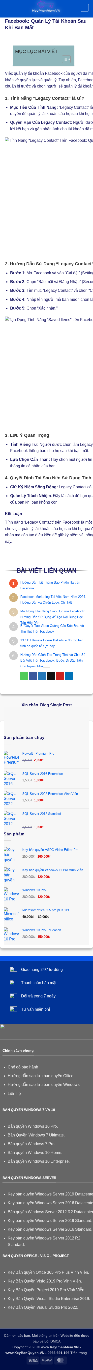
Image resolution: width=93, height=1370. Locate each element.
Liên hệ (14, 1093)
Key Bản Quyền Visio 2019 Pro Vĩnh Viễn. (45, 1281)
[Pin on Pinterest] (60, 676)
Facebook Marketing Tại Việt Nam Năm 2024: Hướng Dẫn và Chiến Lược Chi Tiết (53, 599)
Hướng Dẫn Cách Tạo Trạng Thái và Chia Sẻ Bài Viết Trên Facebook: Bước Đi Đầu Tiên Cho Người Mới (52, 660)
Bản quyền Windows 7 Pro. (32, 1144)
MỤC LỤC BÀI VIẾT (36, 51)
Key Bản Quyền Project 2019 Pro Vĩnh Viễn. (46, 1290)
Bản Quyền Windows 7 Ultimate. (36, 1135)
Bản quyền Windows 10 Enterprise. (39, 1161)
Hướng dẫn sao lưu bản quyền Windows (44, 1084)
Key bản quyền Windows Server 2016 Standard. (50, 1229)
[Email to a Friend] (51, 676)
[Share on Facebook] (33, 676)
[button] (7, 9)
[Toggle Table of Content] (63, 59)
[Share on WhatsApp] (24, 676)
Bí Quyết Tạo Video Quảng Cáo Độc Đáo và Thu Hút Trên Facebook (52, 628)
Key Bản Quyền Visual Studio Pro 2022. (43, 1307)
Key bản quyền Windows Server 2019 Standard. (50, 1220)
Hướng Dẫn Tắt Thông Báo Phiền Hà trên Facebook (50, 585)
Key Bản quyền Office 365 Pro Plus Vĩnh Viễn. (48, 1272)
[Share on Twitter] (42, 676)
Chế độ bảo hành (23, 1067)
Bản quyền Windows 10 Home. (35, 1152)
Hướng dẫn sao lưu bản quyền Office (40, 1076)
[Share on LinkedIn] (69, 676)
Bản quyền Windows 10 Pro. (33, 1126)
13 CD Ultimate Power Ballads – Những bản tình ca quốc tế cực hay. (51, 643)
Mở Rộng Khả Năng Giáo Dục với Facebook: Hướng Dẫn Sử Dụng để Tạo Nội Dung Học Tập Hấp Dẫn (52, 617)
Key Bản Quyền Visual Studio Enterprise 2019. (49, 1298)
